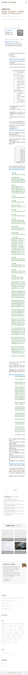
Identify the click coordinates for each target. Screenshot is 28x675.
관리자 (19, 673)
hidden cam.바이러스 (7, 642)
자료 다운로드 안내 (6, 608)
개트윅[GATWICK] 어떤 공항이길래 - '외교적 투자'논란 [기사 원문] (11, 501)
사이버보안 (21, 628)
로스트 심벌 (17, 630)
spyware (21, 626)
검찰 (8, 635)
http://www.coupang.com (11, 28)
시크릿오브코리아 (13, 626)
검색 (24, 653)
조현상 (15, 640)
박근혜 (10, 628)
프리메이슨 (4, 640)
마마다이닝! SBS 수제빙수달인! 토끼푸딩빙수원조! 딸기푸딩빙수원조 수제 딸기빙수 (14, 44)
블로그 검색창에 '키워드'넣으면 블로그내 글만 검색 (12, 598)
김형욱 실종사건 (5, 623)
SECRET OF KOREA (9, 2)
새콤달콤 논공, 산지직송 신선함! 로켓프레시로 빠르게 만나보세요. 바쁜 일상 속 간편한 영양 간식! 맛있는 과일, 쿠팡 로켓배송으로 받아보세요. (9, 33)
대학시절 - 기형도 (5, 606)
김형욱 (15, 637)
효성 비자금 (9, 630)
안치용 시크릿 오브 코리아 (17, 635)
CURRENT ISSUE (7, 496)
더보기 (3, 644)
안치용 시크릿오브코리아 (7, 633)
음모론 (3, 635)
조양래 (20, 637)
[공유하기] (8, 490)
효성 (15, 628)
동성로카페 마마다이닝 (12, 42)
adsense (17, 633)
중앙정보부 (4, 626)
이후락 (3, 637)
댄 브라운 (9, 637)
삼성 (17, 623)
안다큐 (10, 640)
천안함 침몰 (4, 628)
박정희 (22, 623)
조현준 (23, 630)
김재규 (15, 642)
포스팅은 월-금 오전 (6, 603)
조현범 (12, 623)
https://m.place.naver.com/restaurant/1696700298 (12, 39)
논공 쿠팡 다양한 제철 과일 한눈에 (9, 30)
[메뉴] (26, 2)
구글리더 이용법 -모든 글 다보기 (8, 600)
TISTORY (14, 673)
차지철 (23, 633)
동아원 (3, 630)
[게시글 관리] (10, 490)
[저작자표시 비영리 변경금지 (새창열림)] (20, 490)
